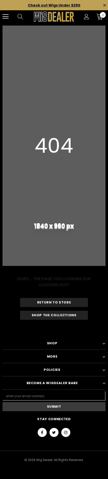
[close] (104, 5)
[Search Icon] (25, 16)
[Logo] (54, 17)
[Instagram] (65, 432)
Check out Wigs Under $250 (54, 5)
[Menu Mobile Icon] (6, 17)
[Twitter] (54, 432)
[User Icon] (86, 16)
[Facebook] (42, 432)
